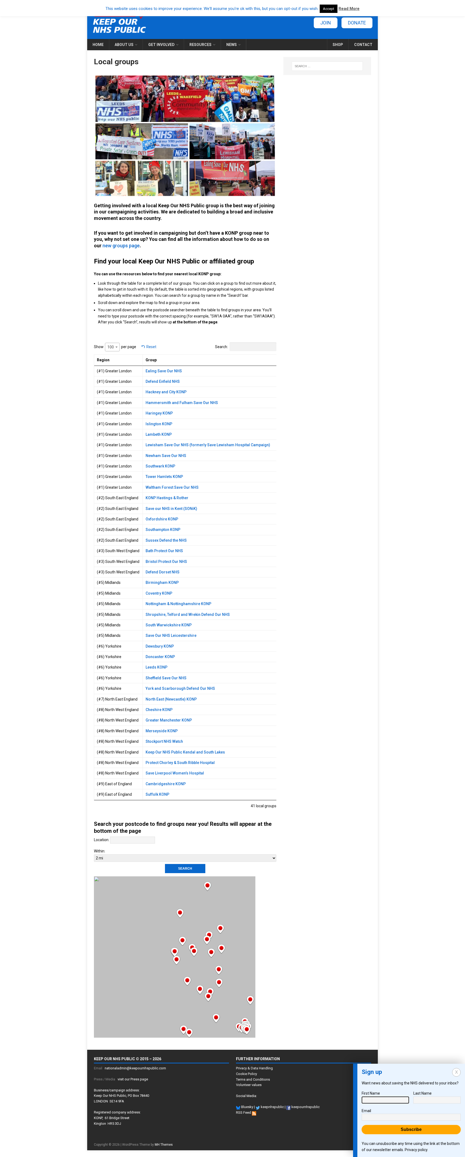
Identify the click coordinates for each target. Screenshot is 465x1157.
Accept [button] (328, 9)
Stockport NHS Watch (164, 741)
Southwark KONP (160, 466)
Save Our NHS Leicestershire (171, 635)
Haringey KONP (159, 413)
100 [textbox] (110, 347)
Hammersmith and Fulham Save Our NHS (182, 403)
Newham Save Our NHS (166, 455)
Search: (221, 347)
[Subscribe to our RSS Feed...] (254, 1112)
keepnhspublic (272, 1107)
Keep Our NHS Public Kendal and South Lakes (185, 752)
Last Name (422, 1093)
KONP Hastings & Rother (167, 498)
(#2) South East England (117, 498)
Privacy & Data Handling (254, 1068)
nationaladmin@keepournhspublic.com (135, 1068)
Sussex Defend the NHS (166, 540)
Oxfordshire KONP (162, 519)
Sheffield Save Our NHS (166, 678)
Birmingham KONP (162, 582)
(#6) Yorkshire (109, 646)
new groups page (121, 245)
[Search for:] (327, 66)
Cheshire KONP (159, 710)
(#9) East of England (114, 784)
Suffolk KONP (157, 794)
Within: (99, 851)
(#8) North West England (118, 710)
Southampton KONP (163, 529)
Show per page (115, 347)
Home (98, 44)
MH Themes (164, 1145)
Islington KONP (159, 424)
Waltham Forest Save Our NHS (172, 487)
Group (151, 360)
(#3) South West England (118, 551)
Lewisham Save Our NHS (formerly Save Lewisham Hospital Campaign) (208, 445)
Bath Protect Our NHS (164, 551)
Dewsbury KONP (160, 646)
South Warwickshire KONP (169, 625)
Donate (357, 23)
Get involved (161, 44)
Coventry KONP (159, 593)
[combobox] (112, 347)
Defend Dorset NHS (162, 572)
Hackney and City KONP (166, 392)
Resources (200, 44)
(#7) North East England (117, 699)
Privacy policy (416, 1150)
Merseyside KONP (162, 731)
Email (366, 1111)
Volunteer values (249, 1085)
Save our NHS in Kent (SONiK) (171, 508)
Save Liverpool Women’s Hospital (175, 773)
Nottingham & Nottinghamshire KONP (178, 604)
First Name (371, 1093)
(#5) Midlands (109, 582)
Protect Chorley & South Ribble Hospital (180, 762)
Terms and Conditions (253, 1079)
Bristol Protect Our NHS (166, 561)
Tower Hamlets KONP (164, 476)
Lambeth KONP (159, 434)
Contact (363, 44)
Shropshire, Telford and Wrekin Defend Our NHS (188, 614)
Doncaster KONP (160, 657)
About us (124, 44)
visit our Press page (133, 1079)
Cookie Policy (246, 1074)
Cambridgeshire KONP (166, 784)
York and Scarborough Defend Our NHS (180, 688)
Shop (338, 44)
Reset (151, 347)
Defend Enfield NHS (163, 381)
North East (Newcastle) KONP (171, 699)
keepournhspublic (305, 1107)
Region (103, 360)
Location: (101, 840)
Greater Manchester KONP (169, 720)
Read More (349, 8)
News (231, 44)
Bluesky (246, 1107)
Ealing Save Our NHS (164, 371)
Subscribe (411, 1129)
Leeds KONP (156, 667)
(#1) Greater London (114, 371)
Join (325, 23)
